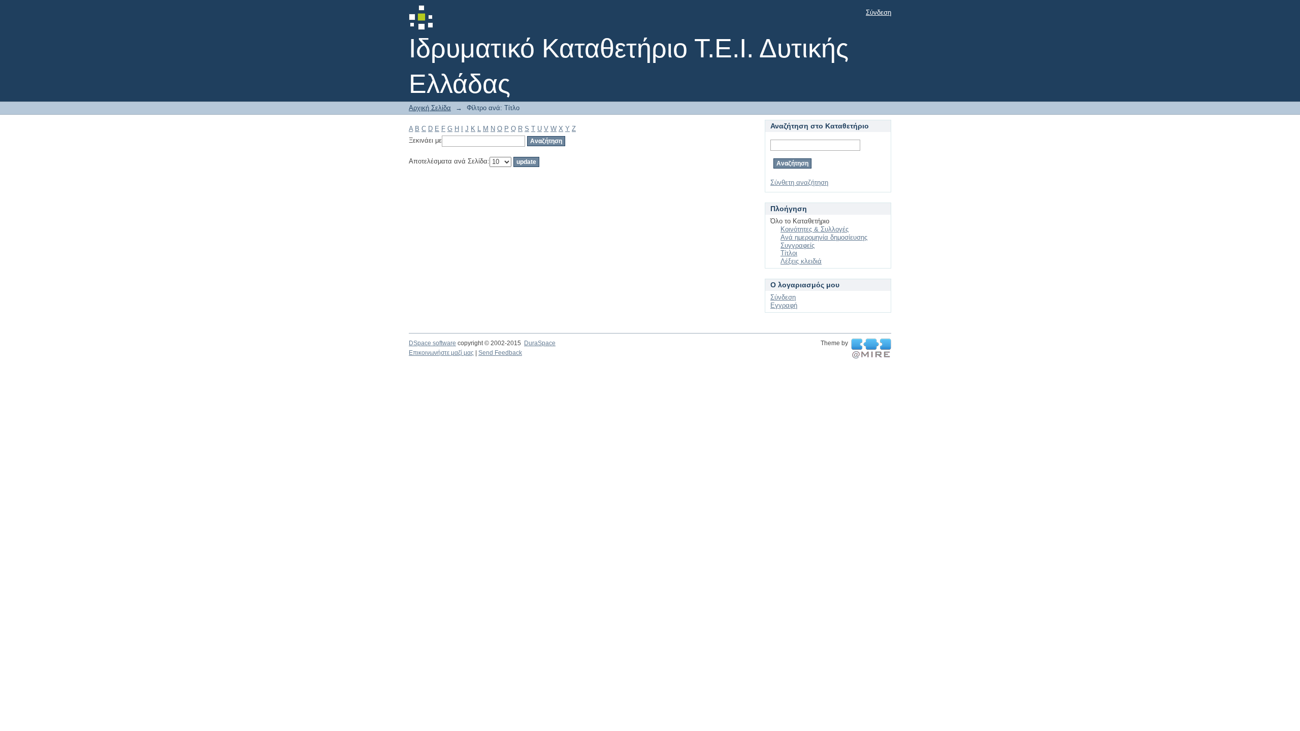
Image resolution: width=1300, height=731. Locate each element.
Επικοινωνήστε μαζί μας (441, 352)
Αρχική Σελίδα (430, 108)
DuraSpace (540, 343)
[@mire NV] (871, 348)
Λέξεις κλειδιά (801, 261)
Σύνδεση (878, 12)
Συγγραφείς (798, 245)
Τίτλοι (789, 253)
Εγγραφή (783, 305)
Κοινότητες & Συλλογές (815, 229)
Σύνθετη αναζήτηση (799, 182)
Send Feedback (500, 352)
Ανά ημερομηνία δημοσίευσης (824, 237)
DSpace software (432, 343)
